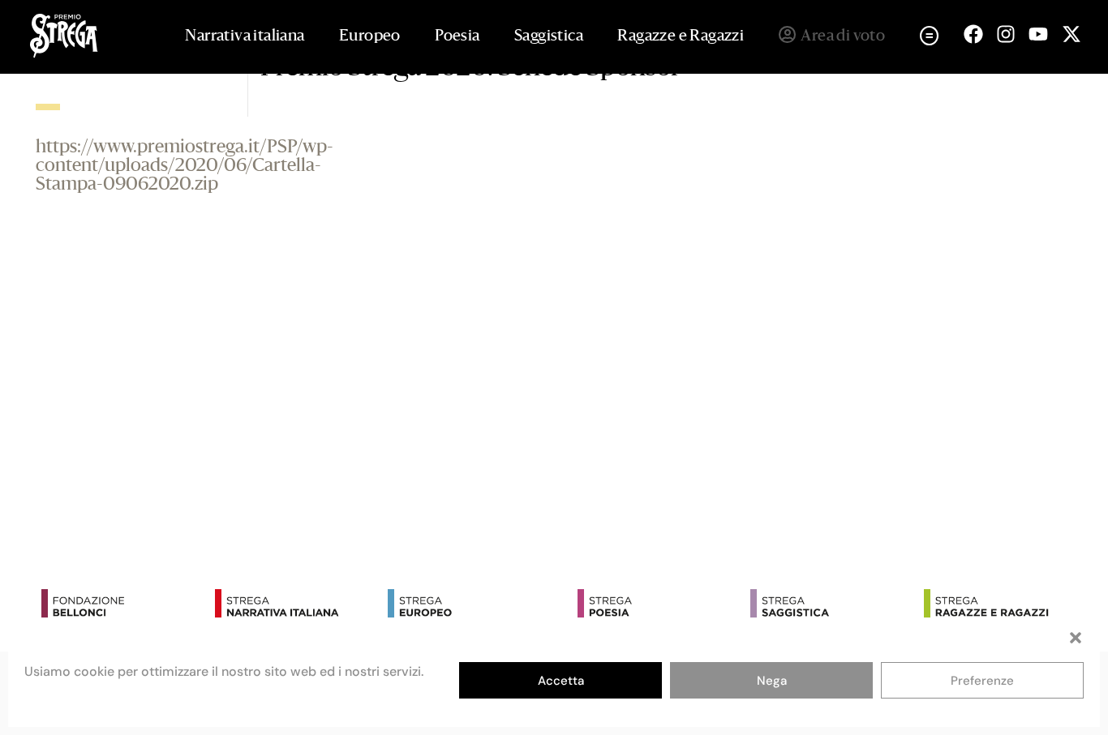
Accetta (561, 681)
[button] (1075, 638)
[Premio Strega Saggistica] (833, 607)
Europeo (370, 36)
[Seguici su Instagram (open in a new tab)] (1006, 34)
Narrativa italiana (244, 36)
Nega (772, 681)
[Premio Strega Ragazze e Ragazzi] (1006, 607)
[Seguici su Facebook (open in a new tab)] (973, 34)
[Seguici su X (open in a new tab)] (1071, 34)
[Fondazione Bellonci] (124, 607)
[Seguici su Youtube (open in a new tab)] (1038, 34)
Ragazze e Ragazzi (680, 36)
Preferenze (982, 681)
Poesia (457, 36)
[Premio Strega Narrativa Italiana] (297, 607)
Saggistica (548, 36)
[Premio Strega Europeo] (470, 607)
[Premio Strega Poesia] (660, 607)
